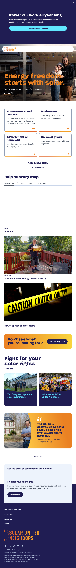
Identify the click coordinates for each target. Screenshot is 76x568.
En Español (28, 552)
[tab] (10, 183)
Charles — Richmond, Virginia (48, 439)
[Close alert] (73, 2)
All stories (38, 456)
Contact (21, 552)
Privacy (6, 552)
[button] (69, 49)
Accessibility (14, 552)
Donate (62, 49)
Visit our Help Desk (57, 341)
